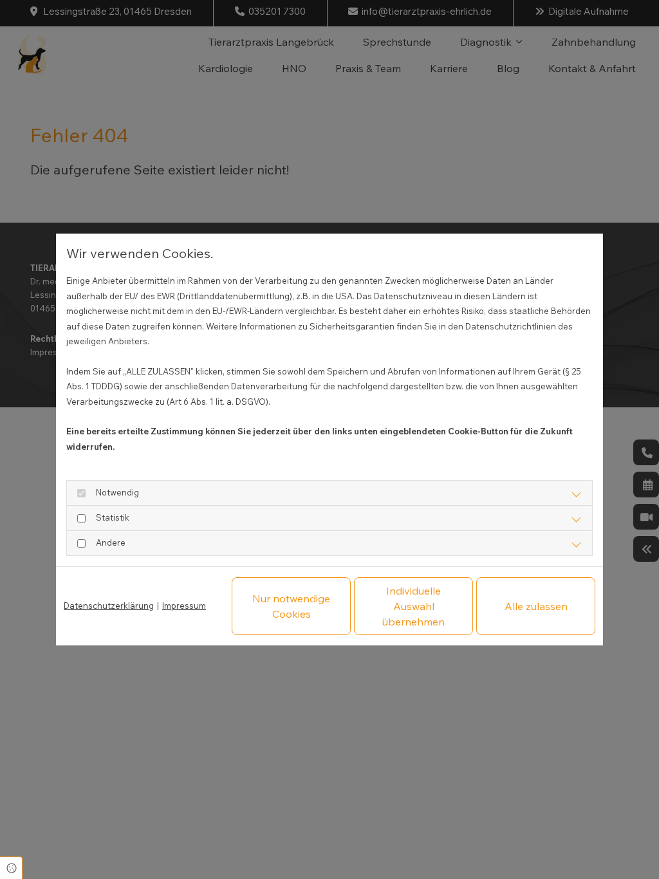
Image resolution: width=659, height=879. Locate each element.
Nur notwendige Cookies (291, 606)
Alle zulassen (536, 606)
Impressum (184, 605)
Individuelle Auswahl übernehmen (413, 606)
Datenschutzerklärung (109, 605)
